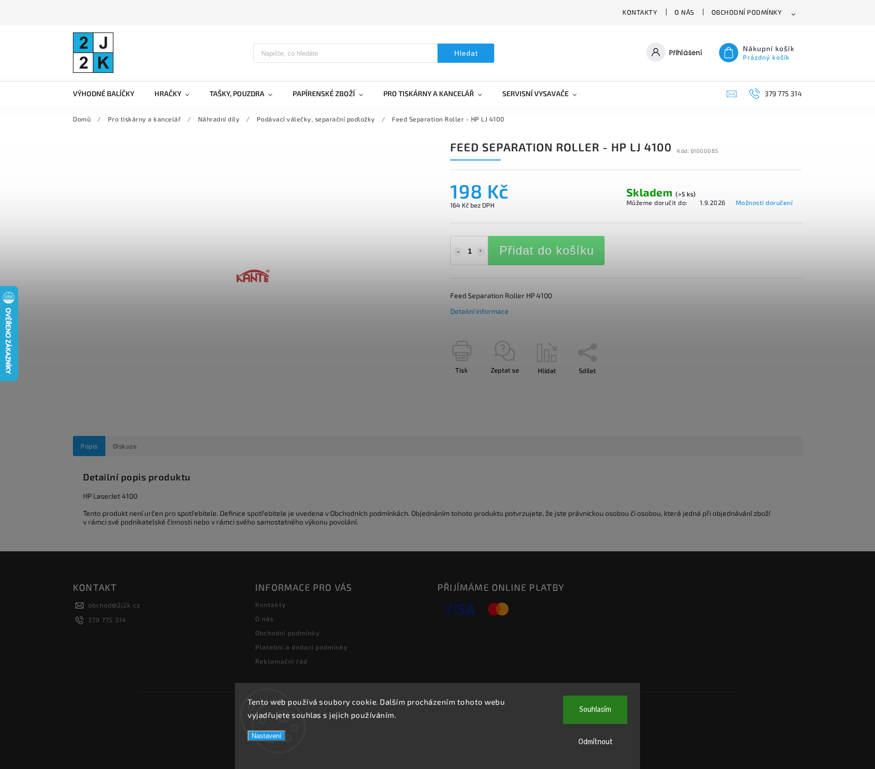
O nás (684, 12)
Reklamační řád (281, 661)
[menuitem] (108, 93)
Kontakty (639, 12)
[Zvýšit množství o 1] (480, 251)
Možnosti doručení (764, 202)
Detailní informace (479, 311)
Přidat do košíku (546, 250)
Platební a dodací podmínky (301, 647)
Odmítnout (595, 742)
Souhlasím (595, 709)
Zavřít (770, 388)
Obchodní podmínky (746, 12)
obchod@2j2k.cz (114, 605)
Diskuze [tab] (125, 446)
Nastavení (267, 736)
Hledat (466, 53)
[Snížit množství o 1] (457, 251)
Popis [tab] (89, 446)
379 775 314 (107, 620)
